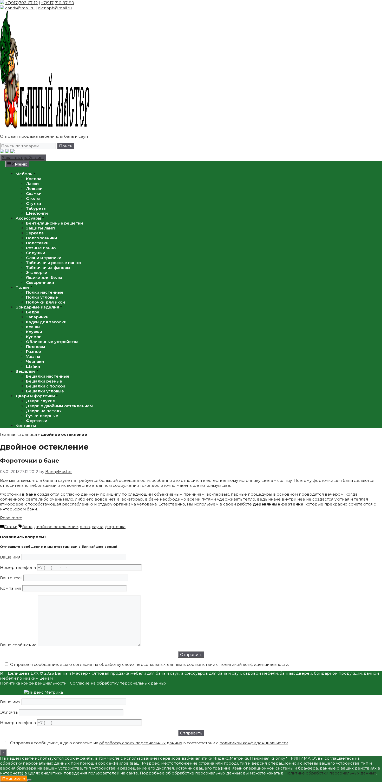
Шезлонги (37, 213)
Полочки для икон (45, 302)
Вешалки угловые (45, 391)
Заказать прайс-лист (23, 157)
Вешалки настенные (47, 376)
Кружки (34, 331)
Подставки (37, 242)
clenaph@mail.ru (55, 7)
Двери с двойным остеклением (59, 405)
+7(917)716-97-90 (57, 2)
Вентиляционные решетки (54, 223)
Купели (34, 336)
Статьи (10, 526)
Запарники (37, 316)
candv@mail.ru (20, 7)
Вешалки (25, 371)
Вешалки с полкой (45, 386)
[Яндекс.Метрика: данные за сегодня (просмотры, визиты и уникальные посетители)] (43, 692)
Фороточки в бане (29, 460)
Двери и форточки (35, 395)
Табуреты (36, 208)
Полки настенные (44, 292)
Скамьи (34, 193)
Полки (22, 287)
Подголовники (41, 237)
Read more (11, 517)
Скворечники (40, 282)
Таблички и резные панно (53, 262)
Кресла (33, 178)
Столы (33, 198)
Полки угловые (42, 297)
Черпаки (35, 361)
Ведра (32, 312)
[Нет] (29, 780)
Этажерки (36, 272)
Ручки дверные (42, 415)
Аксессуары (28, 218)
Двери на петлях (44, 410)
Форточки (36, 420)
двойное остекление (56, 526)
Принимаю (13, 778)
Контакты (26, 425)
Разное (33, 351)
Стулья (33, 203)
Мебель (24, 173)
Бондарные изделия (37, 307)
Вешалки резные (44, 381)
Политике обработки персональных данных (330, 773)
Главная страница (18, 434)
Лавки (32, 183)
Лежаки (34, 188)
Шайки (33, 366)
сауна (97, 526)
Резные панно (41, 247)
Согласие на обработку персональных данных (118, 683)
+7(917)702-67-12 (21, 2)
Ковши (33, 326)
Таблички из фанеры (48, 267)
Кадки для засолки (46, 321)
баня (27, 526)
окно (85, 526)
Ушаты (33, 356)
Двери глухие (40, 400)
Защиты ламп (40, 228)
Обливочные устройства (52, 341)
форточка (115, 526)
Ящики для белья (44, 277)
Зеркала (35, 233)
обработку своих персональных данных (140, 664)
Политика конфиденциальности (33, 683)
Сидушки (35, 252)
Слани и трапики (43, 257)
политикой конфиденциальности (254, 664)
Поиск (65, 145)
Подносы (35, 346)
